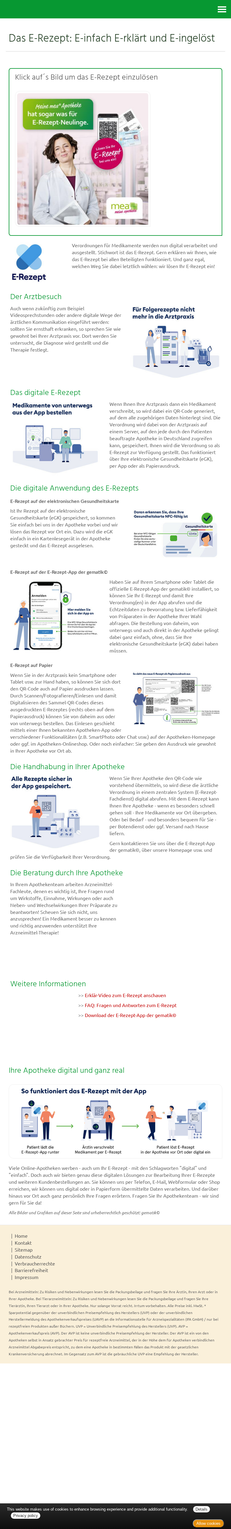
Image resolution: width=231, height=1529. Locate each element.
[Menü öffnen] (222, 9)
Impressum (26, 1277)
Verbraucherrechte (35, 1263)
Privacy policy (25, 1515)
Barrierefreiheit (31, 1270)
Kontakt (23, 1243)
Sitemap (23, 1249)
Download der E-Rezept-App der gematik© (130, 1015)
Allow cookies (208, 1523)
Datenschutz (28, 1256)
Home (21, 1236)
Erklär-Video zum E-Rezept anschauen (125, 995)
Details (202, 1509)
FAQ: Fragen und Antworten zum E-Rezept (131, 1005)
